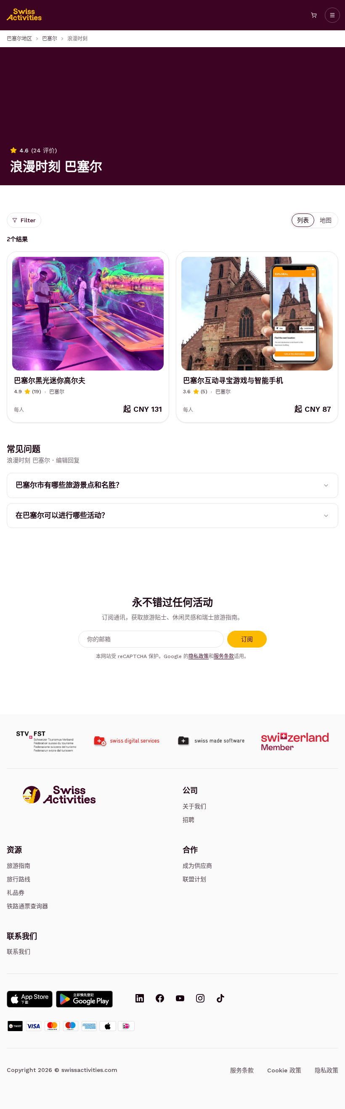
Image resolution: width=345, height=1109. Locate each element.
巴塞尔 (49, 39)
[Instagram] (200, 999)
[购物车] (313, 15)
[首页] (24, 15)
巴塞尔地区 (19, 39)
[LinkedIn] (139, 999)
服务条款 (224, 656)
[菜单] (332, 15)
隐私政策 (198, 656)
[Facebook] (160, 999)
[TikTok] (220, 999)
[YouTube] (180, 999)
